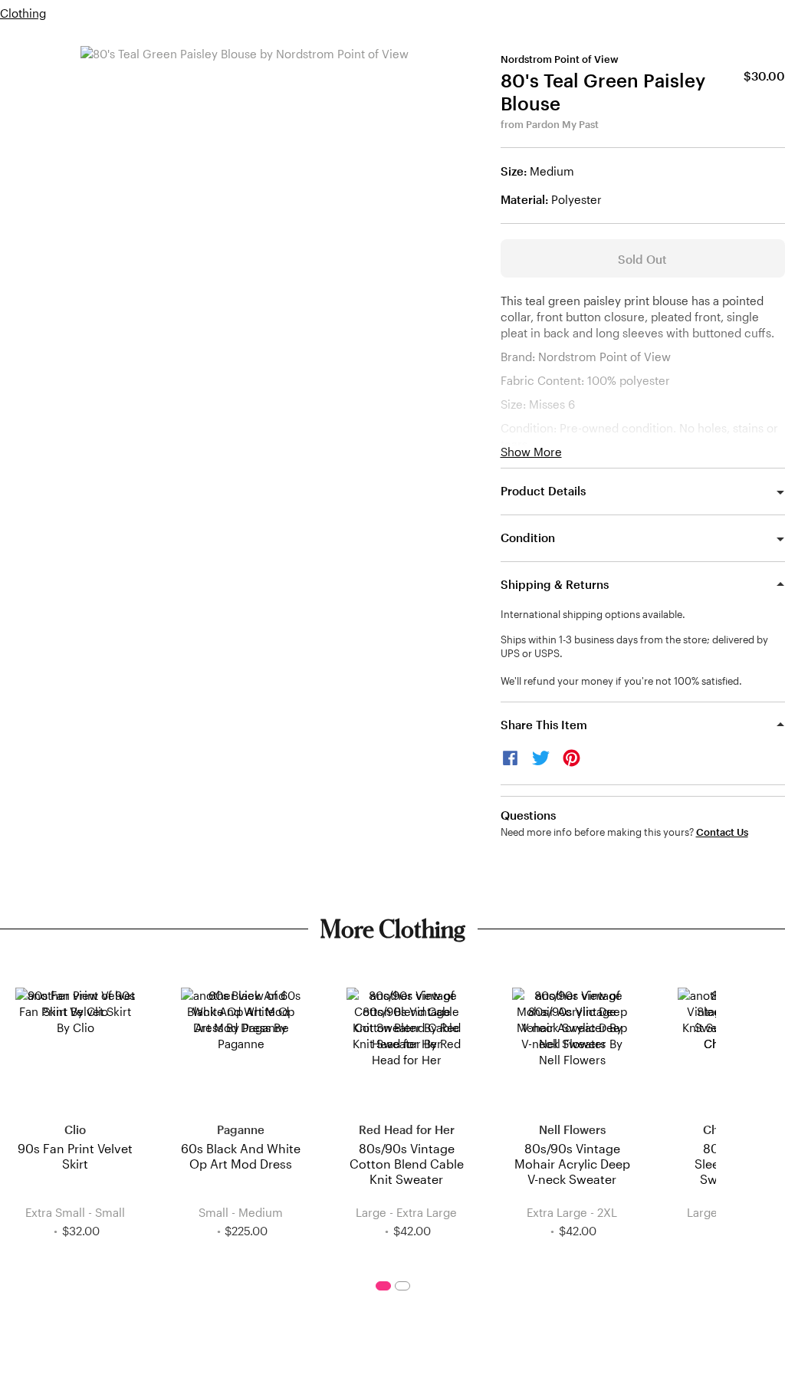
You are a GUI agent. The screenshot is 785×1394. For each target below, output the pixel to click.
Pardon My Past (562, 124)
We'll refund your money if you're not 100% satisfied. (621, 681)
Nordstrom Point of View (560, 59)
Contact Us (722, 832)
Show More (531, 452)
